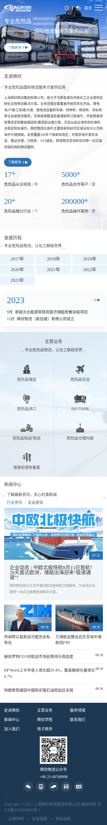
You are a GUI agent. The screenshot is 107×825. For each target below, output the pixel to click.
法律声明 (16, 819)
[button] (27, 64)
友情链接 (39, 819)
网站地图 (63, 819)
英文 (88, 8)
